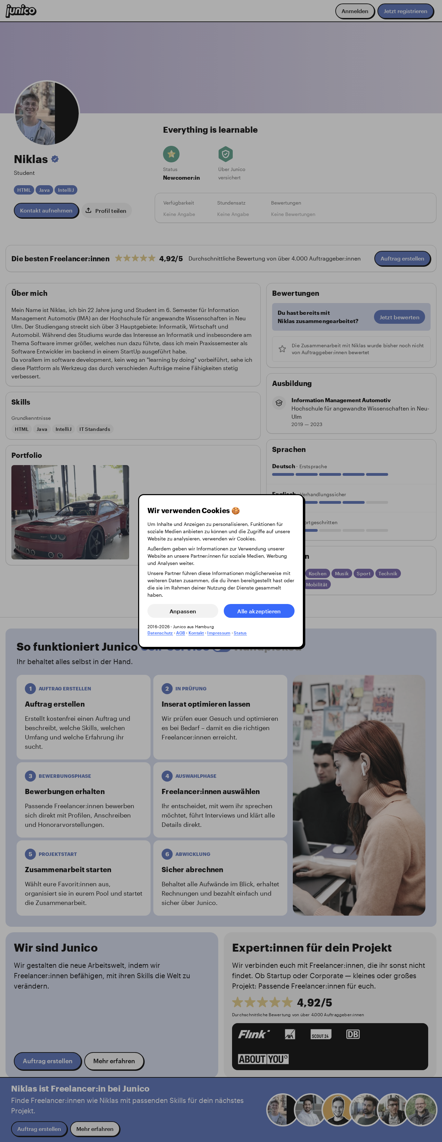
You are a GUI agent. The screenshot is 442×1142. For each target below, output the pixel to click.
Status (240, 632)
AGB (180, 632)
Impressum (218, 632)
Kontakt (196, 632)
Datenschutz (160, 632)
